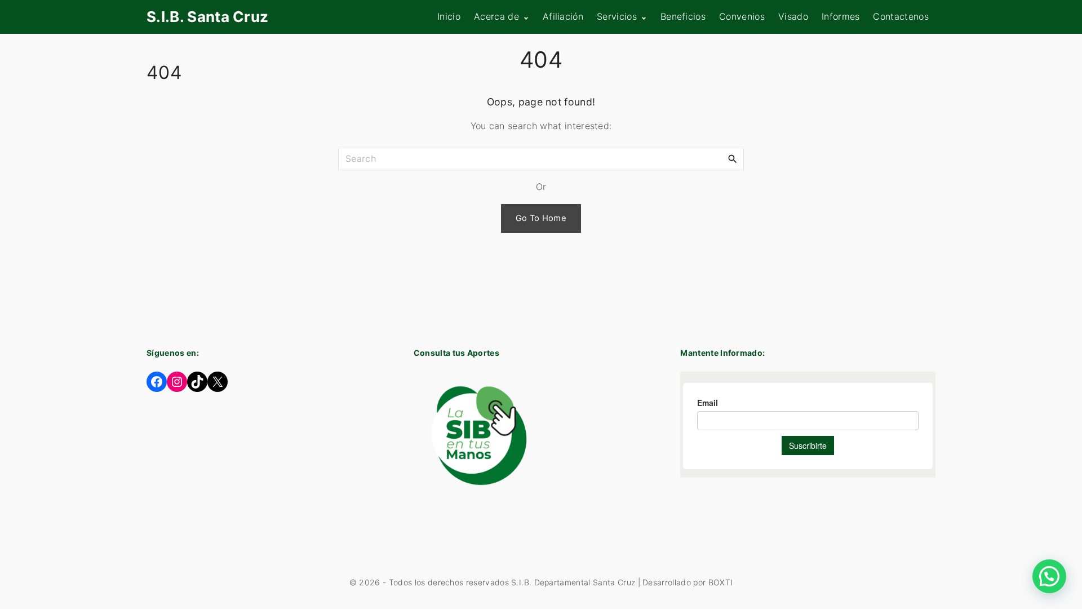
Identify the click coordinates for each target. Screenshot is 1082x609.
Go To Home (541, 218)
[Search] (732, 158)
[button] (1049, 576)
